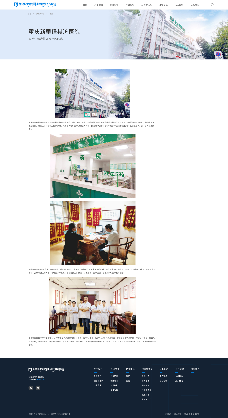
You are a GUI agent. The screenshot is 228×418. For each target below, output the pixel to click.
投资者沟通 (146, 390)
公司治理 (145, 385)
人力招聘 (179, 4)
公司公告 (145, 376)
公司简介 (97, 376)
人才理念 (179, 376)
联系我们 (194, 4)
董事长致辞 (98, 381)
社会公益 (163, 4)
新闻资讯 (114, 4)
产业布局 (130, 4)
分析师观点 (146, 399)
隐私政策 (186, 414)
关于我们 (98, 4)
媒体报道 (114, 390)
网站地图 (177, 414)
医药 (128, 381)
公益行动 (163, 381)
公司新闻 (114, 376)
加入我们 (179, 381)
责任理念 (163, 376)
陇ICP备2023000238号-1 (60, 414)
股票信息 (145, 395)
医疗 (51, 13)
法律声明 (196, 414)
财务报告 (145, 381)
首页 (85, 4)
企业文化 (97, 385)
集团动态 (114, 381)
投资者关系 (146, 4)
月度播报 (114, 385)
